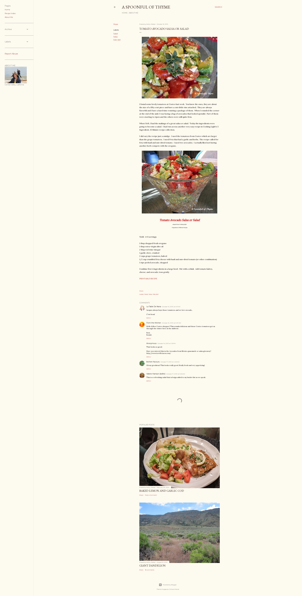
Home (125, 13)
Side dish (117, 40)
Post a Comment (151, 495)
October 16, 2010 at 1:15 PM (166, 343)
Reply (148, 318)
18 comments (149, 570)
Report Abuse (11, 54)
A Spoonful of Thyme (146, 7)
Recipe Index (10, 13)
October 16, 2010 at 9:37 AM (171, 323)
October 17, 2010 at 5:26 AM (175, 374)
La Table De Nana (153, 306)
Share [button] (115, 24)
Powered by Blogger (170, 585)
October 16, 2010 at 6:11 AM (171, 306)
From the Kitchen (153, 323)
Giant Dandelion (152, 565)
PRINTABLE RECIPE (148, 278)
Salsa (115, 37)
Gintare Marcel (174, 589)
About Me (133, 13)
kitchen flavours (152, 362)
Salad (115, 34)
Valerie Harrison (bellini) (155, 374)
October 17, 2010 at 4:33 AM (169, 362)
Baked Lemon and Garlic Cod (161, 491)
